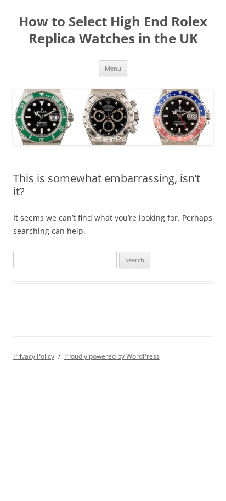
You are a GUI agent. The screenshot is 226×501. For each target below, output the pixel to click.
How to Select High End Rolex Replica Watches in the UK (113, 30)
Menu (113, 68)
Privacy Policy (33, 356)
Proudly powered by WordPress (112, 356)
